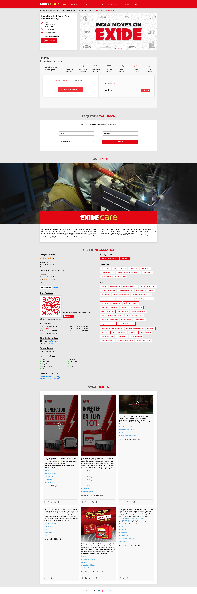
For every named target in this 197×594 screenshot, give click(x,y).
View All (55, 287)
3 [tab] (121, 47)
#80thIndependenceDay (126, 430)
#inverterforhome (49, 482)
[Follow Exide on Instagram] (102, 590)
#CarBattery (123, 532)
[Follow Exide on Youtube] (106, 590)
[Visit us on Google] (90, 590)
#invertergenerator (50, 473)
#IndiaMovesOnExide (88, 559)
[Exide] (49, 4)
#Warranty (122, 541)
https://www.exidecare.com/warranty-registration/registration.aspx (131, 519)
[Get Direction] (58, 378)
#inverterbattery (86, 477)
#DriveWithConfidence (126, 538)
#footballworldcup (50, 523)
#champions (47, 526)
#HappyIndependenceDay (127, 435)
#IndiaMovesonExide (125, 427)
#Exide (121, 432)
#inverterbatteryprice (88, 480)
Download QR (68, 316)
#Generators (48, 479)
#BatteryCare (123, 535)
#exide (46, 535)
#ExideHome (85, 489)
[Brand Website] (110, 590)
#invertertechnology (87, 486)
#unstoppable (48, 532)
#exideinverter (48, 476)
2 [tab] (118, 47)
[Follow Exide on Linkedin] (98, 590)
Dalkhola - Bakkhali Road (109, 258)
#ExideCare (123, 529)
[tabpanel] (118, 31)
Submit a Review (46, 287)
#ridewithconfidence (88, 565)
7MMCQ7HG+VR (45, 376)
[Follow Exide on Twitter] (94, 590)
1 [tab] (115, 47)
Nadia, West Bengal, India (48, 378)
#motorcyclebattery (87, 568)
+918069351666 (50, 29)
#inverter (47, 470)
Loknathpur (124, 258)
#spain (46, 529)
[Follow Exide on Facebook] (86, 590)
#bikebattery (85, 562)
